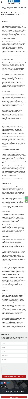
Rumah (3, 6)
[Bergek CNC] (26, 198)
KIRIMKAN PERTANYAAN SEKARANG (14, 376)
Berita (7, 6)
